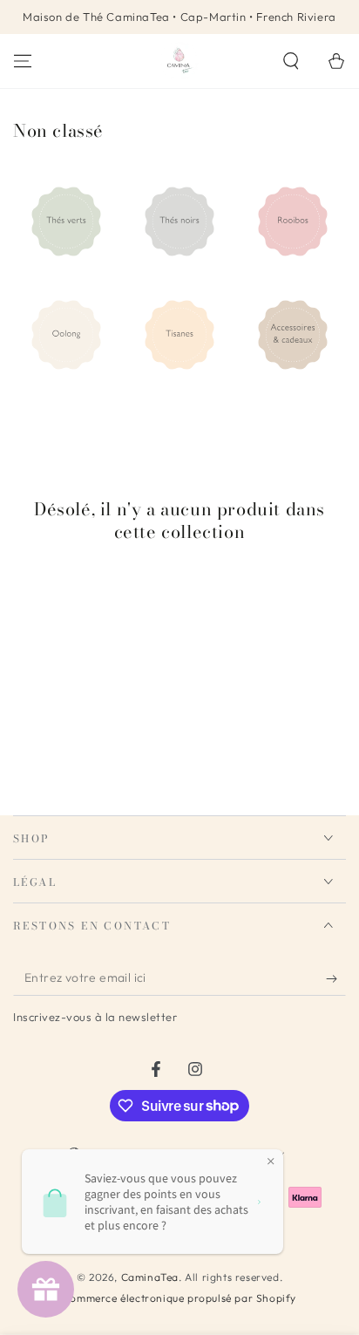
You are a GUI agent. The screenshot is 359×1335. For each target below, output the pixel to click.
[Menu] (22, 61)
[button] (291, 61)
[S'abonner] (336, 978)
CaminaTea (150, 1277)
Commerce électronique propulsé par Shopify (179, 1297)
